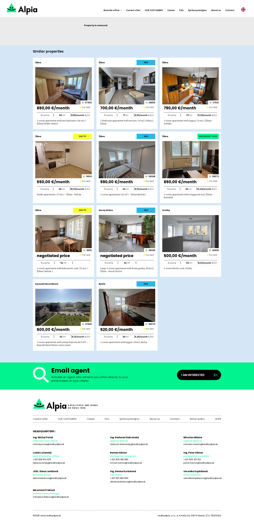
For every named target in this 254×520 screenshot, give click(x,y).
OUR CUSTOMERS (154, 10)
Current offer (133, 10)
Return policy (197, 419)
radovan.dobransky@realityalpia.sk (129, 444)
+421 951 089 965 (119, 478)
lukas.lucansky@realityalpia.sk (49, 462)
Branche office (112, 10)
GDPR (218, 419)
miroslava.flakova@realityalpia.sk (51, 496)
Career (171, 10)
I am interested (192, 375)
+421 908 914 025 (42, 459)
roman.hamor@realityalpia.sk (126, 462)
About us (216, 10)
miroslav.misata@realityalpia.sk (200, 444)
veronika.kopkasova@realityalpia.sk (202, 478)
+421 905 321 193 (192, 459)
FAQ (181, 10)
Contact (229, 10)
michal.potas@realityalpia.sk (48, 444)
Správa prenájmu (197, 10)
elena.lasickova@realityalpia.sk (49, 478)
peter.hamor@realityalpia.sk (198, 462)
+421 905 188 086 (119, 459)
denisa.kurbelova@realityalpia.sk (127, 481)
